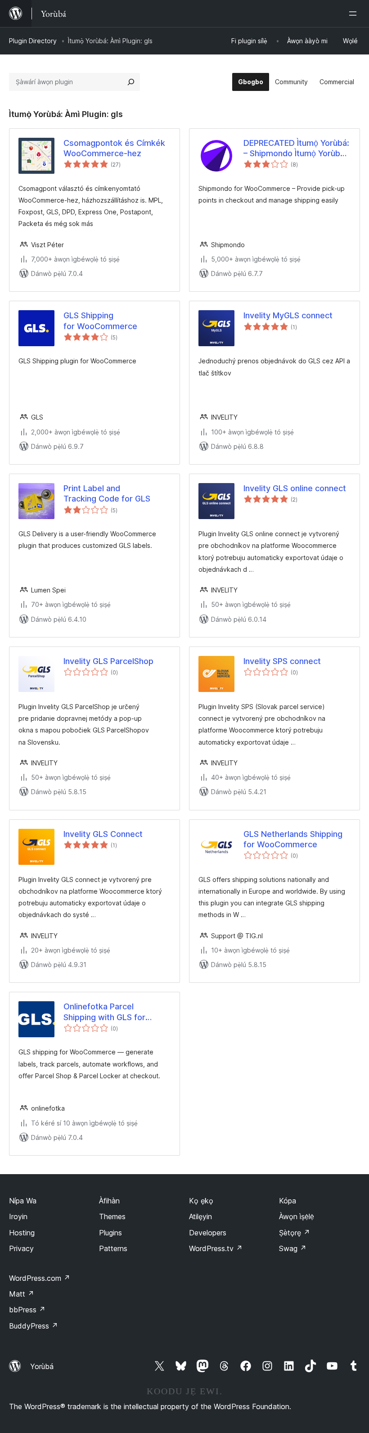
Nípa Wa (22, 1200)
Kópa (287, 1200)
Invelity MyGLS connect (288, 315)
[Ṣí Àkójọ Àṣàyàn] (354, 13)
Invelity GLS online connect (294, 488)
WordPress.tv (216, 1248)
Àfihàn (109, 1200)
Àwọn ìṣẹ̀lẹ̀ (296, 1216)
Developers (207, 1232)
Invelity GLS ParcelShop (108, 661)
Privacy (21, 1248)
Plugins (110, 1232)
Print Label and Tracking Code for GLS (106, 493)
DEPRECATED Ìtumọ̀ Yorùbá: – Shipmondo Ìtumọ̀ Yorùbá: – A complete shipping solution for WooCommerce (296, 148)
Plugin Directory (33, 41)
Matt (21, 1293)
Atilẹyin (200, 1216)
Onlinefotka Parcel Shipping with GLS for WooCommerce (104, 1012)
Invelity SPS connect (282, 661)
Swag (292, 1248)
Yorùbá (42, 1366)
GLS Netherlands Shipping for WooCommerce (292, 839)
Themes (112, 1216)
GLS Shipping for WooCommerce (100, 320)
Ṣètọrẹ (294, 1232)
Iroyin (18, 1216)
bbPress (27, 1309)
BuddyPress (33, 1325)
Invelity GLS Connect (103, 834)
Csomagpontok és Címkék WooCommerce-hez (114, 148)
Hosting (22, 1232)
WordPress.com (39, 1278)
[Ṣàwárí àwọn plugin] (131, 82)
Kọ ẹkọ (201, 1200)
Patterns (113, 1248)
